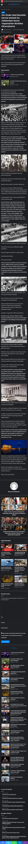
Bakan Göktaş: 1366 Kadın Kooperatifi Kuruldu (17, 765)
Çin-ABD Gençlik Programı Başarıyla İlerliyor (6, 554)
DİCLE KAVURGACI (7, 29)
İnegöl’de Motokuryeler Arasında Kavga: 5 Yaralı (7, 585)
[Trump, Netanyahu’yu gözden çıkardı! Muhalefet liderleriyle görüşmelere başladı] (5, 712)
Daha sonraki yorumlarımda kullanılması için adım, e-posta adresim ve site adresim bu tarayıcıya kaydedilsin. (13, 635)
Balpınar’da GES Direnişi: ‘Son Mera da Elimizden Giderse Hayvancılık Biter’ (18, 745)
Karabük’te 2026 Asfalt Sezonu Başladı (16, 659)
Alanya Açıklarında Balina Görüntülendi (6, 568)
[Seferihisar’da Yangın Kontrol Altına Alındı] (5, 726)
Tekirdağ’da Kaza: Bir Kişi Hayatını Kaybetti (17, 731)
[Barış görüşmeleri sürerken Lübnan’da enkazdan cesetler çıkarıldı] (21, 562)
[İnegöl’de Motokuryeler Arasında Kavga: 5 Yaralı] (7, 578)
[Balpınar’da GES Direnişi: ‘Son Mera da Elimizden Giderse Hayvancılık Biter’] (5, 746)
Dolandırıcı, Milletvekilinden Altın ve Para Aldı (17, 771)
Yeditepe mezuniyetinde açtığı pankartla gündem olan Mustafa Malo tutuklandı (18, 719)
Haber (9, 9)
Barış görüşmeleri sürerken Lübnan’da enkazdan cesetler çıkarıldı (20, 569)
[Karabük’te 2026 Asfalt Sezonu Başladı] (5, 83)
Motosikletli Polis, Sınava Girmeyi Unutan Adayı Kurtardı (18, 705)
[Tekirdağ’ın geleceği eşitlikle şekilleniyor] (21, 547)
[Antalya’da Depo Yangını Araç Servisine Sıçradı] (5, 753)
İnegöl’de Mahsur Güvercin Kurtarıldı (19, 584)
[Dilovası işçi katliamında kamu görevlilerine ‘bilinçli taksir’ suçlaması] (5, 739)
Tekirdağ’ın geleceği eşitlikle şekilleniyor (12, 1)
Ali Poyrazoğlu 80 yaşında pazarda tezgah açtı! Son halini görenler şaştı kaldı (17, 759)
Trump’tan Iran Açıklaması (17, 74)
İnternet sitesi (4, 627)
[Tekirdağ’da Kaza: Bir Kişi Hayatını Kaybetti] (5, 733)
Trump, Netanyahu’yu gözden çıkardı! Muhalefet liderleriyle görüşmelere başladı (18, 712)
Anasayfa (4, 9)
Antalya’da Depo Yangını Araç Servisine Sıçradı (18, 751)
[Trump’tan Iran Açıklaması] (5, 76)
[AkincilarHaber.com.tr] (14, 4)
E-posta (3, 622)
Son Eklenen (14, 648)
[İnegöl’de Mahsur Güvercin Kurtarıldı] (21, 578)
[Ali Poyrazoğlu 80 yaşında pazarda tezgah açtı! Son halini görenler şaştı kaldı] (5, 759)
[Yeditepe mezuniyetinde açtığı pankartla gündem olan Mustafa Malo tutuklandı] (5, 719)
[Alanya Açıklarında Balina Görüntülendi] (7, 562)
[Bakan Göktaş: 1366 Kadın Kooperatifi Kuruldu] (5, 766)
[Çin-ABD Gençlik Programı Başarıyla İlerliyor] (7, 547)
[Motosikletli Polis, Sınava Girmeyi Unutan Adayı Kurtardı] (5, 706)
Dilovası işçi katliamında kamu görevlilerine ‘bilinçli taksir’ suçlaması (17, 739)
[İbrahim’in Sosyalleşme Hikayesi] (5, 779)
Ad (2, 617)
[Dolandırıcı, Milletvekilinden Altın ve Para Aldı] (5, 772)
